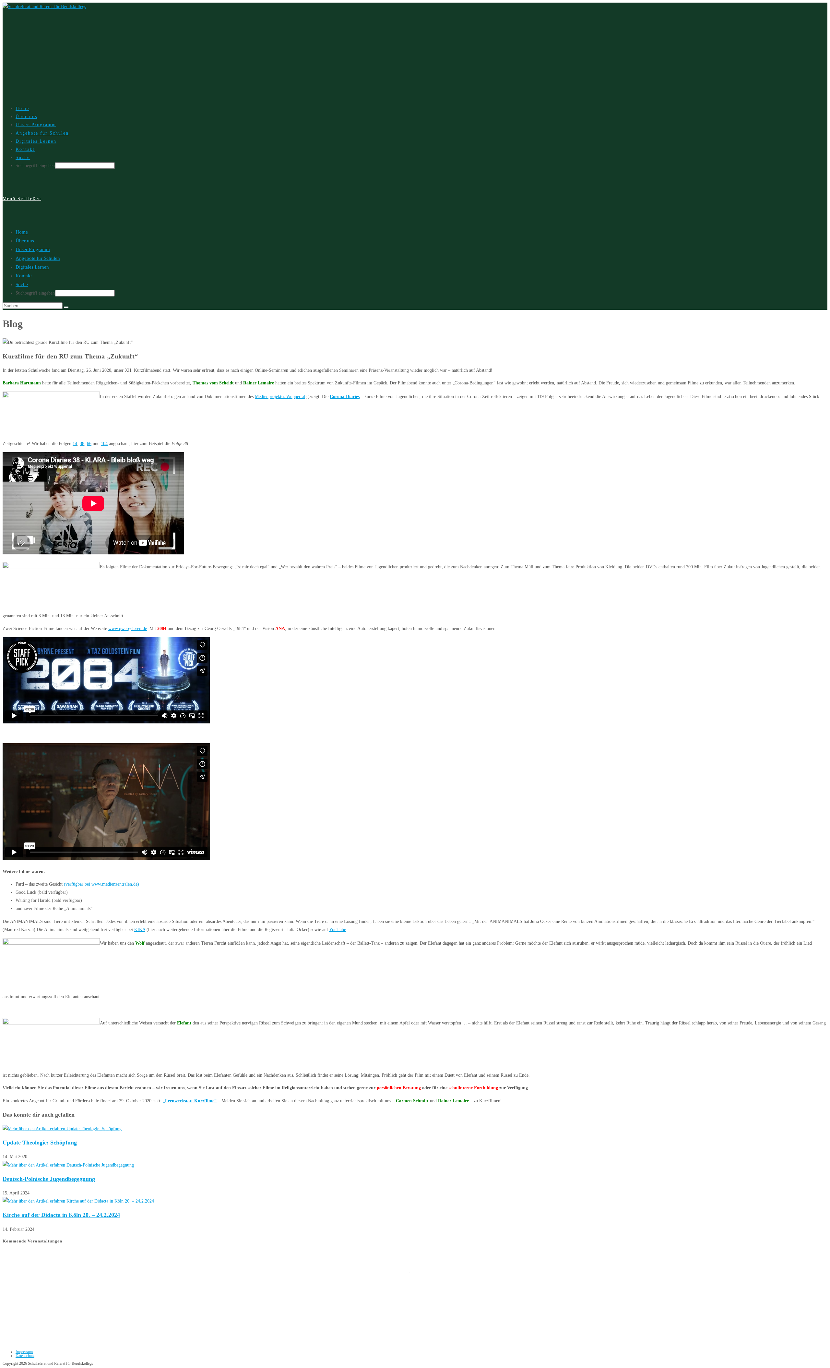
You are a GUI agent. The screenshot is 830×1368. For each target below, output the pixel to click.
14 (75, 443)
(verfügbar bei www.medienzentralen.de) (101, 884)
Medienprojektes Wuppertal (280, 396)
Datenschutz (25, 1355)
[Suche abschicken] (66, 307)
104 (104, 443)
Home (22, 232)
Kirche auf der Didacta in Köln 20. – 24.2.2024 (61, 1215)
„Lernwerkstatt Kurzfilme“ (190, 1100)
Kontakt (24, 275)
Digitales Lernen (32, 267)
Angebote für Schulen (38, 258)
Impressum (24, 1352)
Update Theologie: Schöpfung (40, 1142)
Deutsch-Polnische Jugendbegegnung (49, 1179)
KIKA (139, 929)
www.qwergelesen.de (127, 628)
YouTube (337, 929)
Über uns (25, 240)
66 (89, 443)
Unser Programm (33, 249)
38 (82, 443)
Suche (22, 284)
